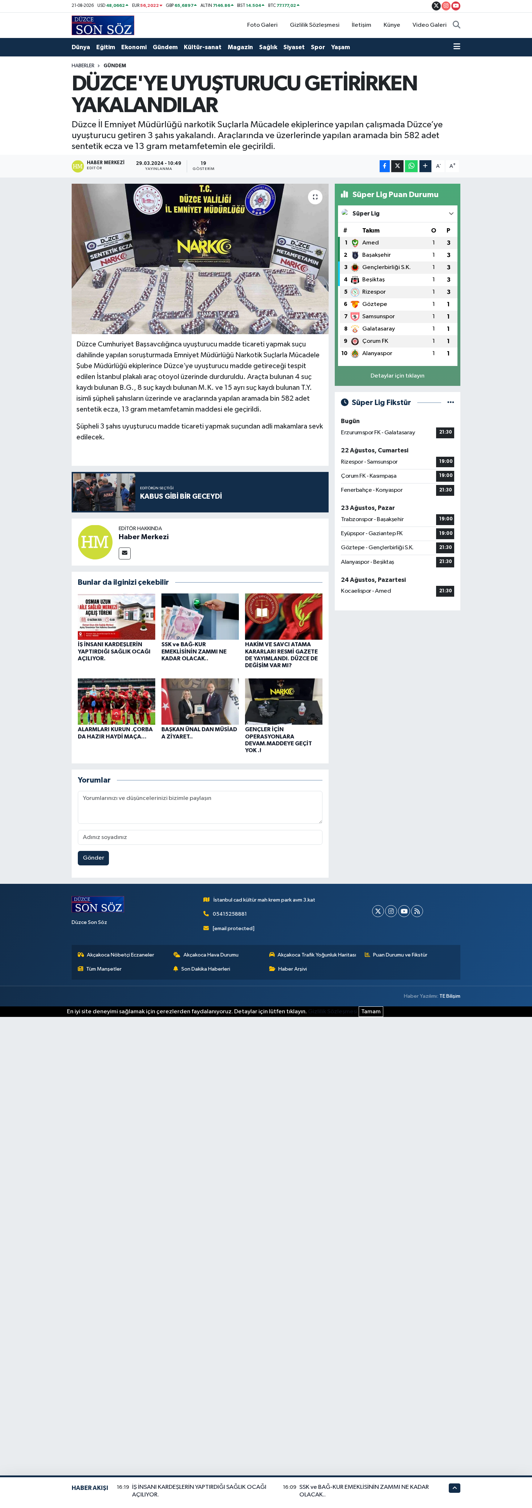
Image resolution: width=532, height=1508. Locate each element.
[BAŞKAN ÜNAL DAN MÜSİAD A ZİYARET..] (200, 701)
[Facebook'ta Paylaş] (385, 166)
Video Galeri (430, 25)
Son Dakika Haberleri (205, 969)
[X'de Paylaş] (397, 166)
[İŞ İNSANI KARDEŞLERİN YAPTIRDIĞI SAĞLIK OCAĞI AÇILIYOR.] (116, 616)
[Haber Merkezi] (95, 542)
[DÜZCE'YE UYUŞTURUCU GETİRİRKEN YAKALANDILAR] (200, 259)
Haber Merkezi (144, 537)
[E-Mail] (125, 553)
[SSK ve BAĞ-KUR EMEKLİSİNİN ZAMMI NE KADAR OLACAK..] (200, 616)
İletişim (361, 25)
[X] (378, 911)
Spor (318, 47)
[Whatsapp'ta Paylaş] (411, 166)
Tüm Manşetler (104, 969)
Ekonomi (134, 47)
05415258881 (230, 914)
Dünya (81, 47)
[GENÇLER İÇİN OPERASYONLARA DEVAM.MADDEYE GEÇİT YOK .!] (283, 701)
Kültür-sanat (202, 47)
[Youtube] (404, 911)
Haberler (83, 65)
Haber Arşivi (292, 969)
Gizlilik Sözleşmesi (314, 25)
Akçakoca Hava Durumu (210, 955)
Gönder (93, 858)
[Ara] (456, 25)
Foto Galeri (262, 25)
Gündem (165, 47)
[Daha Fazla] (425, 166)
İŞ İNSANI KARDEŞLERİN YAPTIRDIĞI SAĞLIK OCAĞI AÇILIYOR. (114, 651)
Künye (392, 25)
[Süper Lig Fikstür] (450, 403)
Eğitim (105, 47)
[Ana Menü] (456, 47)
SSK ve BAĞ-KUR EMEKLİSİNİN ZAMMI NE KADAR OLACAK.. (194, 651)
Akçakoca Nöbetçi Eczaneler (120, 955)
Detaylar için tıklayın (398, 376)
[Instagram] (391, 911)
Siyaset (294, 47)
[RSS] (417, 911)
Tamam (371, 1012)
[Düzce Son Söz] (103, 25)
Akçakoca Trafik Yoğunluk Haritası (317, 955)
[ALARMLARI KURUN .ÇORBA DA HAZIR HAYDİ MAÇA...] (116, 701)
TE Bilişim (449, 996)
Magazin (240, 47)
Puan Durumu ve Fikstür (400, 955)
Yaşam (340, 47)
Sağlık (268, 47)
